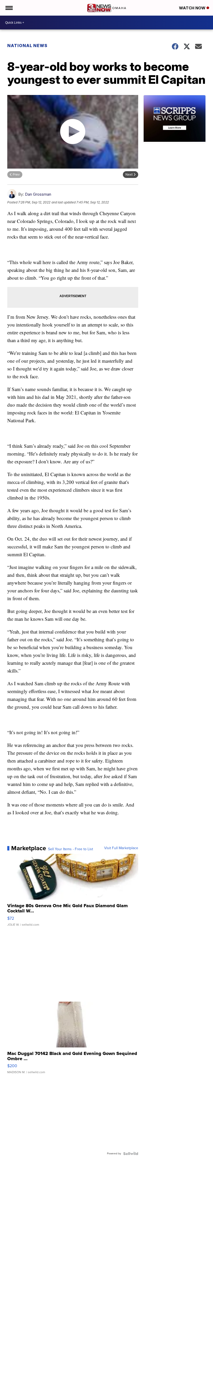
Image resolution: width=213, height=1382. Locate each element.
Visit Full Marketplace (121, 848)
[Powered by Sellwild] (130, 1153)
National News (27, 45)
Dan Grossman (38, 194)
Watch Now (193, 7)
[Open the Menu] (9, 8)
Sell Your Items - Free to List (70, 849)
